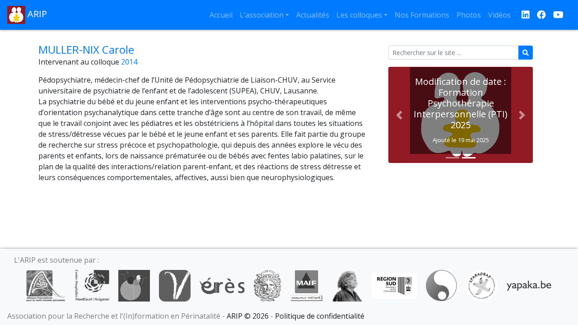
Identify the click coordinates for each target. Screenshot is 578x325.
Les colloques (359, 15)
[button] (399, 115)
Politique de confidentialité (319, 316)
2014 (129, 62)
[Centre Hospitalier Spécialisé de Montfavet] (92, 285)
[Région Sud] (394, 285)
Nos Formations (422, 15)
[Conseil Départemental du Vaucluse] (174, 285)
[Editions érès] (222, 285)
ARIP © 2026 (248, 316)
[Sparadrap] (481, 285)
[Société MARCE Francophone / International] (441, 285)
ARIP (36, 14)
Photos (469, 15)
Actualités (312, 15)
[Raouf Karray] (347, 285)
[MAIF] (306, 285)
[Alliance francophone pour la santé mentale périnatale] (46, 285)
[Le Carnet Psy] (267, 285)
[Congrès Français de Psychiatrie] (134, 285)
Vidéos (499, 15)
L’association (262, 15)
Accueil (221, 15)
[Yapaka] (529, 285)
